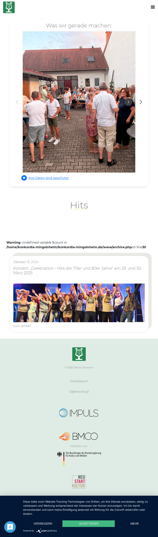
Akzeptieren (88, 523)
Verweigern (43, 523)
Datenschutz (79, 391)
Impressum (79, 381)
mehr (134, 523)
